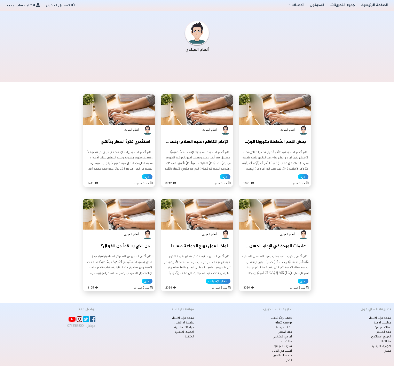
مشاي (387, 351)
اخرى (303, 177)
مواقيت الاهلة (382, 323)
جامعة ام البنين (184, 323)
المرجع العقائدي (381, 336)
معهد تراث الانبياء (380, 318)
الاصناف (297, 5)
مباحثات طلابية (184, 327)
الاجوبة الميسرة (381, 346)
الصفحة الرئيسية (374, 5)
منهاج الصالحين (282, 355)
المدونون (317, 5)
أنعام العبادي (287, 129)
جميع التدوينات (342, 5)
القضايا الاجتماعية (218, 281)
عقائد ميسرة (383, 327)
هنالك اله (385, 341)
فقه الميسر (384, 332)
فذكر (289, 360)
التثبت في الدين (282, 351)
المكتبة (189, 336)
